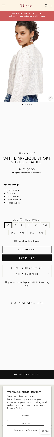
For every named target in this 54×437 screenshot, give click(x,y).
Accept (25, 415)
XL (36, 225)
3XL (13, 232)
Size (26, 220)
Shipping (16, 172)
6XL (41, 232)
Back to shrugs (29, 374)
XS (8, 225)
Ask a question (27, 274)
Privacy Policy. (15, 408)
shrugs (30, 153)
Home (22, 153)
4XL (22, 232)
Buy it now (27, 258)
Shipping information (27, 268)
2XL (45, 225)
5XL (32, 232)
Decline (26, 422)
